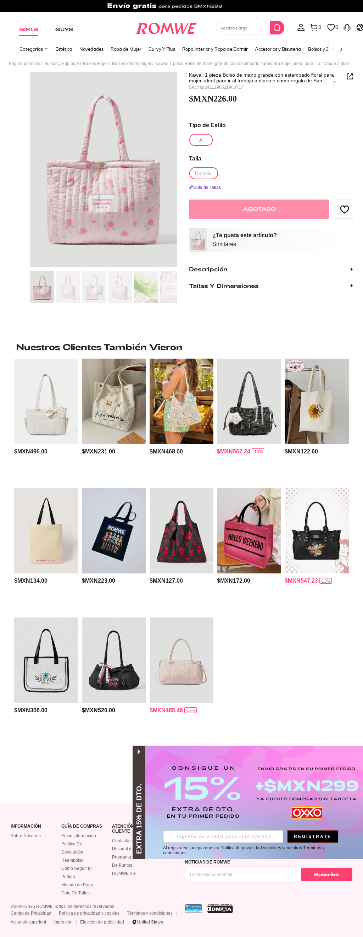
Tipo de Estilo (207, 125)
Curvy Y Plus (162, 49)
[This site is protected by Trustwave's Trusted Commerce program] (193, 908)
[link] (181, 8)
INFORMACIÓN (26, 826)
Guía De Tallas (75, 892)
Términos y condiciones (150, 913)
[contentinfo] (31, 451)
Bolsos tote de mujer (131, 63)
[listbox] (301, 27)
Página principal (24, 63)
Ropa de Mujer (126, 49)
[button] (344, 209)
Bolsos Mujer (95, 63)
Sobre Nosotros (26, 835)
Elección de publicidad (102, 922)
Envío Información (78, 835)
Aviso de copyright (28, 922)
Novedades (91, 49)
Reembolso (72, 860)
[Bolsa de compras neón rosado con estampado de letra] (249, 530)
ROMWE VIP (124, 873)
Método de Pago (77, 884)
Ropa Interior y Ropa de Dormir (215, 49)
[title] (181, 347)
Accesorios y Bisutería (278, 49)
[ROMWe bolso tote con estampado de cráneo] (114, 530)
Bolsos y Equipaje (61, 63)
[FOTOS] (103, 170)
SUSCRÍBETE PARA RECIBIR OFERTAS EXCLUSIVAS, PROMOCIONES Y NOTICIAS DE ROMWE (258, 860)
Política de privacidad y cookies (89, 913)
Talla (195, 159)
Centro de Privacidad (31, 913)
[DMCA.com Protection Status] (220, 908)
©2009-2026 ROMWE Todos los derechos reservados (62, 906)
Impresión (63, 922)
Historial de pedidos (131, 848)
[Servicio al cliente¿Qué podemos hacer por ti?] (347, 27)
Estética (63, 49)
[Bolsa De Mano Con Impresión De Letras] (46, 530)
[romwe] (166, 27)
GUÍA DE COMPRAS (81, 826)
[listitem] (46, 420)
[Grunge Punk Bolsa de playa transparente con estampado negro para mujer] (46, 660)
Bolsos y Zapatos (326, 49)
